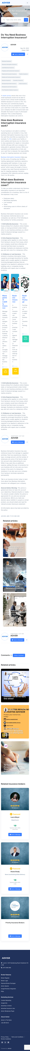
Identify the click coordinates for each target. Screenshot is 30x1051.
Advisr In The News (6, 1020)
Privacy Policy (5, 1037)
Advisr (9, 1048)
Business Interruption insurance (11, 157)
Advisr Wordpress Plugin (7, 1011)
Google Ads (4, 1003)
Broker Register (5, 978)
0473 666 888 (6, 967)
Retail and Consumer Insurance (9, 74)
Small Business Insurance (8, 67)
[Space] (6, 958)
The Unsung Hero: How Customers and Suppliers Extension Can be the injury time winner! (15, 695)
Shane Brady (15, 871)
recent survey (6, 95)
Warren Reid (13, 598)
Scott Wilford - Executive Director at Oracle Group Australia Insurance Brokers (14, 567)
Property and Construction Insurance (10, 70)
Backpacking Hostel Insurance (9, 83)
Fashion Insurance (23, 74)
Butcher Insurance (6, 80)
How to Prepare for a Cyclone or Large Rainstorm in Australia (15, 586)
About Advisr (5, 1017)
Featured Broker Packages (8, 983)
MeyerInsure (15, 820)
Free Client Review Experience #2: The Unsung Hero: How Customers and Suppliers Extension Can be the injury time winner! (14, 617)
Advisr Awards (5, 986)
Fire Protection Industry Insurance (10, 90)
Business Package (24, 299)
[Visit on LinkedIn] (8, 1042)
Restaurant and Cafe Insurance (9, 86)
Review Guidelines (6, 1039)
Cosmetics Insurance (18, 80)
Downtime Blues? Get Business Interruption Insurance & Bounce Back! (14, 550)
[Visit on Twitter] (5, 1042)
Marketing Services (7, 997)
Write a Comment (19, 655)
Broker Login (4, 980)
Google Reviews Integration (8, 988)
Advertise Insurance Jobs (8, 1008)
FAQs (2, 991)
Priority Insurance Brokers (15, 923)
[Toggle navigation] (27, 2)
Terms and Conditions (17, 1037)
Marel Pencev (14, 528)
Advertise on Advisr (6, 1005)
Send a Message (19, 54)
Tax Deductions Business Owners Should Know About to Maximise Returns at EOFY (15, 768)
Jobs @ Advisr (5, 1022)
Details (6, 367)
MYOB (10, 746)
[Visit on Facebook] (2, 1042)
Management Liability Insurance (4, 302)
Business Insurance (6, 61)
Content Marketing (6, 1000)
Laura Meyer (15, 817)
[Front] (6, 3)
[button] (27, 54)
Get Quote (5, 371)
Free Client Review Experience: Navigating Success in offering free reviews (13, 732)
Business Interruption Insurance (9, 64)
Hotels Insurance (23, 83)
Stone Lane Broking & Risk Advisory (15, 874)
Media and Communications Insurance (11, 77)
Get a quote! (26, 338)
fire (11, 139)
